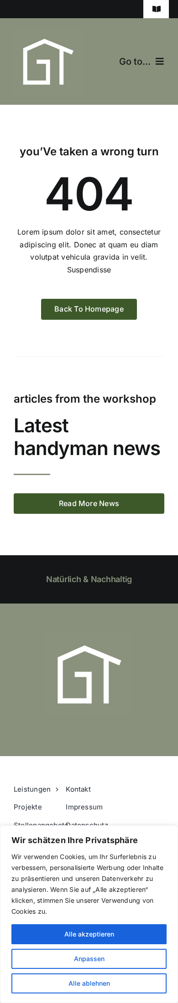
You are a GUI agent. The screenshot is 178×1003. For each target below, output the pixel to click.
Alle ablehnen (89, 983)
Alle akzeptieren (89, 934)
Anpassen (89, 958)
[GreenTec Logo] (48, 31)
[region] (89, 914)
